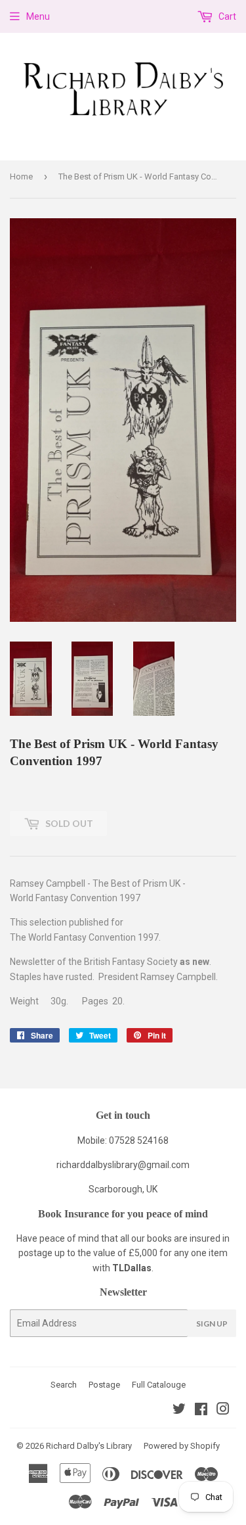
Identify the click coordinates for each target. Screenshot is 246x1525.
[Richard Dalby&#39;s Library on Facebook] (201, 1410)
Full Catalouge (159, 1385)
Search (64, 1385)
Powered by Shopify (182, 1446)
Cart (226, 16)
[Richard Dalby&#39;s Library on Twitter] (179, 1410)
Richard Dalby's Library (89, 1446)
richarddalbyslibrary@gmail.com (123, 1165)
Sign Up (212, 1323)
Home (21, 176)
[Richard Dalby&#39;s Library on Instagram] (223, 1410)
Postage (104, 1385)
